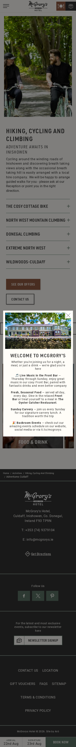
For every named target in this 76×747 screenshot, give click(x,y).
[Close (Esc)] (68, 315)
